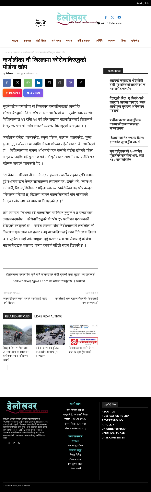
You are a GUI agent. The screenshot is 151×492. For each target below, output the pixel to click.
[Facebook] (105, 17)
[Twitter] (112, 17)
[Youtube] (119, 17)
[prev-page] (5, 367)
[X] (17, 82)
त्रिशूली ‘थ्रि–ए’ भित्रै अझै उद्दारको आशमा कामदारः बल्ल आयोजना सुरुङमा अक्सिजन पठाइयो (127, 104)
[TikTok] (13, 443)
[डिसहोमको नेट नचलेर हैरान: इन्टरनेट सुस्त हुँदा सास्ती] (83, 334)
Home (6, 52)
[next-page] (11, 367)
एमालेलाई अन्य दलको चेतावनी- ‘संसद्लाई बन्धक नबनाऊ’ (76, 300)
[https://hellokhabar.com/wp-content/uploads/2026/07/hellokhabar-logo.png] (75, 20)
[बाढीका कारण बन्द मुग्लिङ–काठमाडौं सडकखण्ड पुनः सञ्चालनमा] (50, 334)
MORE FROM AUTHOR (48, 316)
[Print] (60, 82)
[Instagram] (8, 443)
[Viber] (70, 82)
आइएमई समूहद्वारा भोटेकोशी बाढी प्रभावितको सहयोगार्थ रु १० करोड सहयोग (127, 84)
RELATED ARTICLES (17, 316)
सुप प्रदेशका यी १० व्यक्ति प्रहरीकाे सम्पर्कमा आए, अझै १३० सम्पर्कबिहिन (127, 155)
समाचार (16, 52)
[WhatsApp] (28, 82)
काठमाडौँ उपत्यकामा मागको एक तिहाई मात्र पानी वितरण (25, 300)
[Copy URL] (81, 82)
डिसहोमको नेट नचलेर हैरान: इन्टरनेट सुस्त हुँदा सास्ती (127, 140)
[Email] (49, 82)
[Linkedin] (38, 82)
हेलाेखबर (9, 73)
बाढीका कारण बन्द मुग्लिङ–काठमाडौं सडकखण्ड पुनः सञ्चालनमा (48, 351)
